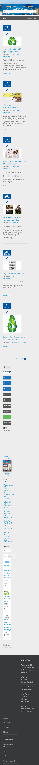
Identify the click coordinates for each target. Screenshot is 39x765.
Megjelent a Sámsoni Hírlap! (13, 274)
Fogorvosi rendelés (9, 761)
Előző (16, 358)
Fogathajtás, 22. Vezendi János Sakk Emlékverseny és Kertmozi (28, 668)
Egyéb (34, 18)
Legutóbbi (11, 556)
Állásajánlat (7, 722)
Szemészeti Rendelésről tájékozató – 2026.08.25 (8, 525)
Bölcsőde (6, 727)
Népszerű (5, 556)
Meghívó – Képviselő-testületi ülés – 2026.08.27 (8, 537)
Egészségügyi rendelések (8, 745)
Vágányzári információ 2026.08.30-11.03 (8, 505)
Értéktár (6, 756)
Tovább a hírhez (7, 73)
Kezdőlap (29, 18)
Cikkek (5, 732)
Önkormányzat (6, 56)
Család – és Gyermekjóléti (8, 738)
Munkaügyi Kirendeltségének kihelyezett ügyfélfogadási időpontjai (10, 625)
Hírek (17, 54)
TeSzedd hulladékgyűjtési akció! (10, 599)
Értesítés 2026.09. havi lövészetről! (27, 688)
